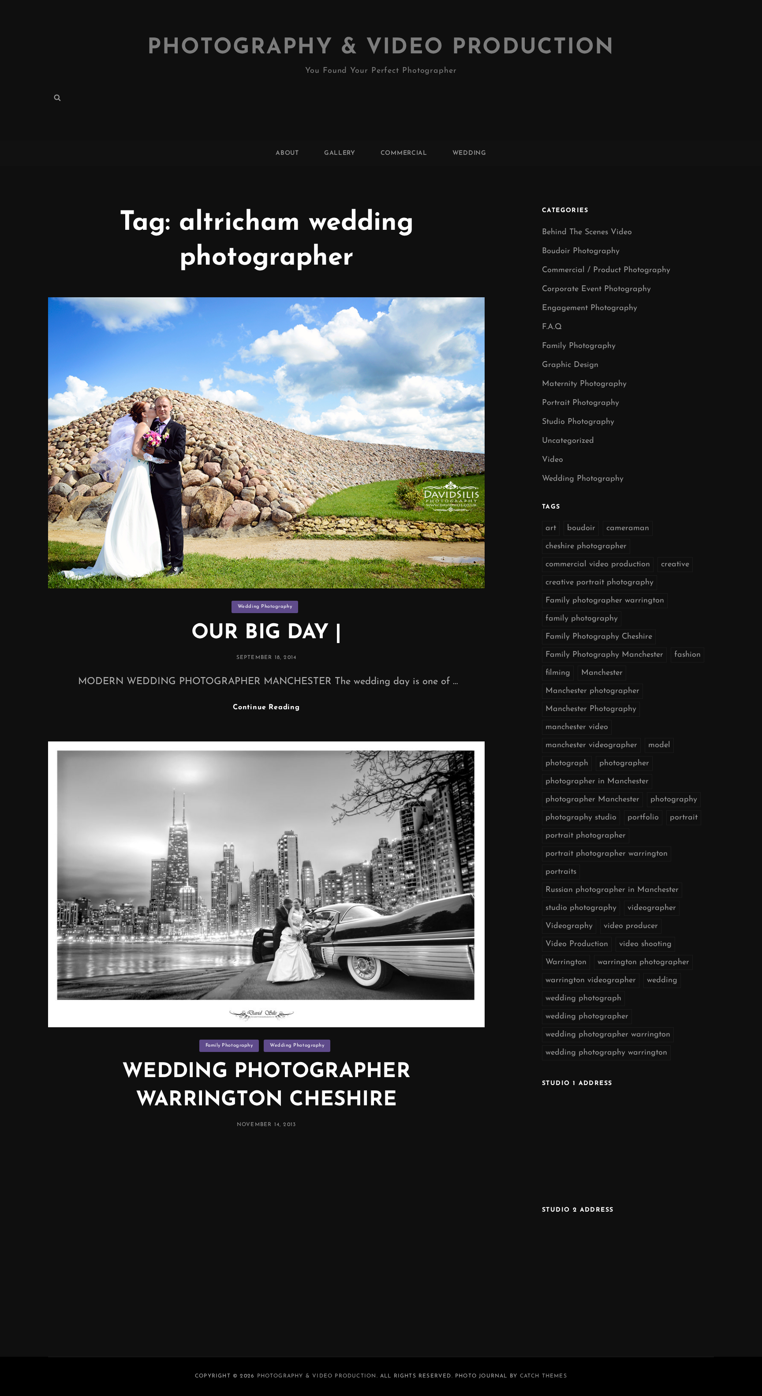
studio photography (580, 908)
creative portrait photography (599, 583)
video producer (631, 926)
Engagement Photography (589, 308)
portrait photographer (585, 836)
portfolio (643, 818)
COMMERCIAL (404, 153)
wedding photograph (583, 999)
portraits (560, 872)
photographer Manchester (592, 800)
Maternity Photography (584, 384)
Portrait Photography (580, 403)
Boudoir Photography (581, 251)
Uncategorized (568, 441)
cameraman (627, 528)
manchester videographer (591, 745)
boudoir (581, 528)
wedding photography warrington (606, 1053)
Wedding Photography (265, 606)
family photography (581, 619)
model (659, 745)
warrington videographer (590, 980)
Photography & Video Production (381, 48)
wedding (662, 980)
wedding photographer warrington (607, 1035)
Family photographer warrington (604, 601)
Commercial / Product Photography (606, 270)
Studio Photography (578, 422)
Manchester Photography (590, 709)
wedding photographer (586, 1017)
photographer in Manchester (597, 782)
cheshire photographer (586, 546)
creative (675, 565)
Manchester (602, 673)
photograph (566, 763)
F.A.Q (552, 327)
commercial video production (597, 565)
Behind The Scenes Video (587, 232)
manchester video (576, 727)
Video (552, 460)
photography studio (580, 818)
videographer (652, 908)
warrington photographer (643, 962)
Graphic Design (570, 365)
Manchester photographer (592, 691)
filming (557, 673)
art (550, 528)
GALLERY (339, 153)
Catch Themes (543, 1376)
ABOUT (287, 153)
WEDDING (469, 153)
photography (673, 800)
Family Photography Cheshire (598, 637)
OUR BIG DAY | (266, 633)
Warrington (565, 962)
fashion (687, 655)
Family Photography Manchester (604, 655)
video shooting (645, 944)
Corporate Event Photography (596, 289)
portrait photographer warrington (606, 854)
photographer (624, 763)
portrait (684, 818)
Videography (569, 926)
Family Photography (229, 1045)
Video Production (576, 944)
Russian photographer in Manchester (612, 890)
